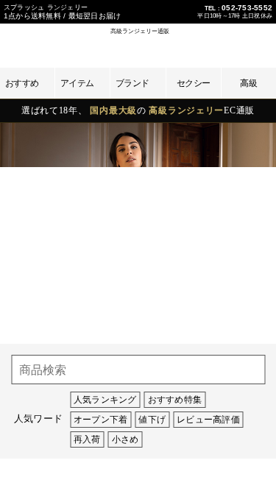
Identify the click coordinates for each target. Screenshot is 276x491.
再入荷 (87, 439)
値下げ (152, 419)
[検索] (250, 369)
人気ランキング (105, 400)
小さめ (125, 439)
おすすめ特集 (175, 400)
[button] (204, 43)
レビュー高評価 (208, 419)
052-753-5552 (247, 8)
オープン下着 (100, 419)
